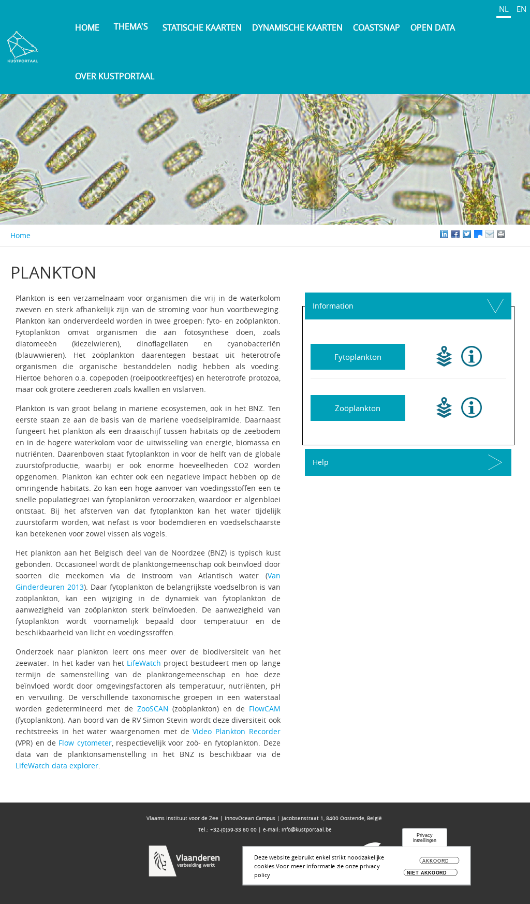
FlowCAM (265, 708)
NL (504, 9)
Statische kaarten (202, 27)
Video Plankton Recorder (236, 731)
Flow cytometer (84, 743)
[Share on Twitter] (467, 234)
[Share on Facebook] (455, 234)
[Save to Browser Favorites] (489, 234)
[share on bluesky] (478, 234)
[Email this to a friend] (501, 234)
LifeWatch (144, 663)
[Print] (512, 234)
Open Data (432, 27)
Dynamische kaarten (297, 27)
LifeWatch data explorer (57, 765)
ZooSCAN (153, 708)
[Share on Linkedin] (444, 234)
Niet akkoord (427, 873)
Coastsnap (376, 27)
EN (521, 9)
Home (87, 27)
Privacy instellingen (425, 838)
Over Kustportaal (114, 76)
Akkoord (435, 861)
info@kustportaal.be (307, 829)
